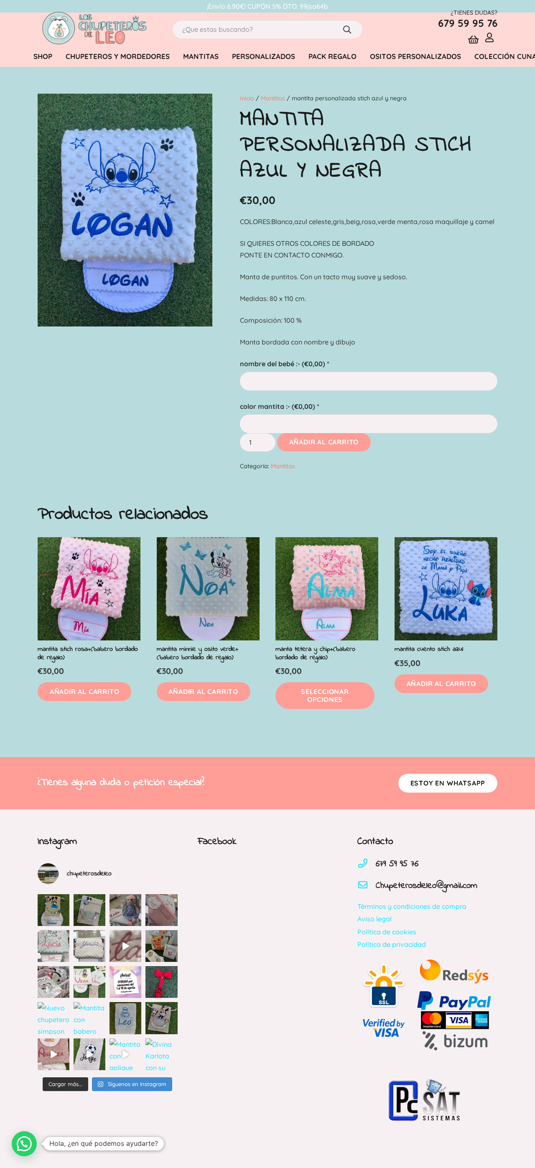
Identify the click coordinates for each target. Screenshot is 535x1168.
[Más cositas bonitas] (53, 1054)
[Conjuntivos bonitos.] (89, 982)
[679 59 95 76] (366, 864)
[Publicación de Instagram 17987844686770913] (89, 910)
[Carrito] (473, 40)
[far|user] (491, 37)
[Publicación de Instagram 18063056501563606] (125, 946)
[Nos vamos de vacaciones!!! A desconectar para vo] (125, 982)
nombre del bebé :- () (284, 364)
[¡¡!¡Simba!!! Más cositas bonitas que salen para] (161, 946)
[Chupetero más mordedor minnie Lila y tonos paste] (161, 1018)
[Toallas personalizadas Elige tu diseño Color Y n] (125, 1018)
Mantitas (273, 98)
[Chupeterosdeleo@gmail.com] (366, 886)
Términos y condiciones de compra (411, 906)
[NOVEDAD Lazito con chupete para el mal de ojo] (161, 982)
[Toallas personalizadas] (89, 1054)
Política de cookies (386, 932)
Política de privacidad (391, 944)
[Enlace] (94, 29)
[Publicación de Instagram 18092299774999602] (161, 910)
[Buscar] (347, 29)
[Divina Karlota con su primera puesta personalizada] (161, 1054)
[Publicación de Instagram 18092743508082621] (53, 910)
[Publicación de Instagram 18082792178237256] (53, 946)
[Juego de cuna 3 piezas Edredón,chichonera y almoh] (53, 982)
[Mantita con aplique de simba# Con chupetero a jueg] (125, 1054)
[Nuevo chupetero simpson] (53, 1018)
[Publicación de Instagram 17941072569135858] (125, 910)
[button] (84, 691)
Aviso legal (374, 919)
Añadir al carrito (324, 442)
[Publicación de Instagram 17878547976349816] (89, 946)
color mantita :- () (279, 406)
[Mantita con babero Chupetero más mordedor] (89, 1018)
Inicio (247, 98)
